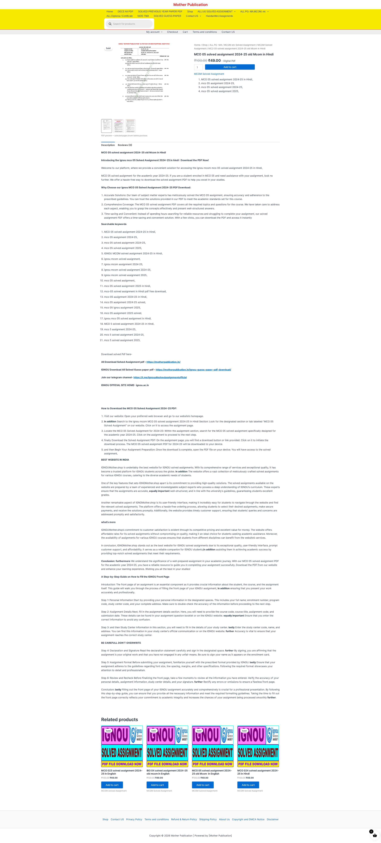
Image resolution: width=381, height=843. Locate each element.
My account (153, 31)
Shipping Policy (208, 819)
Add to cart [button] (112, 784)
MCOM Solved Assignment (209, 73)
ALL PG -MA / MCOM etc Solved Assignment (233, 45)
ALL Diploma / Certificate (120, 16)
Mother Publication (190, 4)
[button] (234, 11)
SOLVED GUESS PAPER (167, 16)
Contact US (192, 16)
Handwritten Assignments (219, 16)
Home (110, 11)
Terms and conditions (205, 31)
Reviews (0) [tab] (125, 145)
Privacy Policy (134, 819)
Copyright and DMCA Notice (248, 819)
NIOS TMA (143, 16)
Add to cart (230, 66)
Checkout (172, 31)
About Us (224, 819)
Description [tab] (108, 145)
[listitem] (106, 126)
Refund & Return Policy (184, 819)
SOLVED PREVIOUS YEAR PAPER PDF (160, 11)
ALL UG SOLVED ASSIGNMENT (215, 11)
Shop (190, 11)
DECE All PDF (125, 11)
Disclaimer (273, 819)
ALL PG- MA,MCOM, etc (253, 11)
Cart (185, 31)
